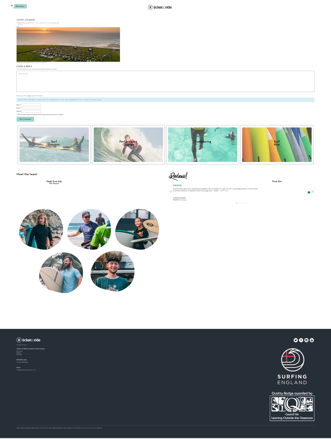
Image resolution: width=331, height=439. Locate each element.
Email (19, 108)
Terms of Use (86, 427)
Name (19, 105)
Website (19, 111)
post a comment (41, 62)
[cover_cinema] (68, 44)
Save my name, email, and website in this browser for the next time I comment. (41, 114)
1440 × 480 (35, 23)
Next (19, 26)
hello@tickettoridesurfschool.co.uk (26, 370)
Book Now (20, 6)
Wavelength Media (30, 427)
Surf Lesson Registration (96, 427)
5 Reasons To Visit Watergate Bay (49, 23)
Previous (20, 24)
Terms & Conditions (77, 427)
